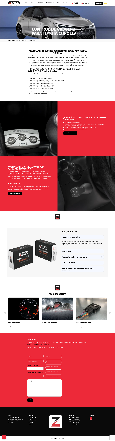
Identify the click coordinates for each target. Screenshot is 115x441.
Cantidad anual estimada (35, 372)
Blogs (58, 2)
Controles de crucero (70, 133)
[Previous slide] (5, 313)
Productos (40, 2)
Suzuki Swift (30, 344)
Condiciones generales (14, 417)
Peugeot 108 (46, 344)
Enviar (30, 400)
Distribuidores (50, 2)
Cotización (99, 3)
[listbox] (35, 368)
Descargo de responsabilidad (15, 419)
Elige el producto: (33, 365)
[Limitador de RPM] (23, 313)
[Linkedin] (91, 418)
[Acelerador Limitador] (57, 313)
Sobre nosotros (33, 3)
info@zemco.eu (75, 419)
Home (26, 2)
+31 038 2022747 (75, 417)
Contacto (65, 2)
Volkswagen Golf (38, 344)
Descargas (10, 422)
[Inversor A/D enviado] (91, 313)
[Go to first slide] (110, 313)
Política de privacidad (13, 420)
